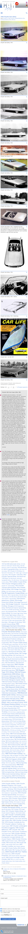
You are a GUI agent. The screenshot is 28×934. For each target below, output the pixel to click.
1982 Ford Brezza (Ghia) (13, 744)
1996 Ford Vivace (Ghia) (21, 772)
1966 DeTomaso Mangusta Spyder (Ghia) (13, 679)
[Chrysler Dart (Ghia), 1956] (14, 40)
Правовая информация (11, 927)
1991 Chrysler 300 (14, 830)
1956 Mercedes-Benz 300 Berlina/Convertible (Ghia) (14, 637)
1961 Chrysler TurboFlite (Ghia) (14, 652)
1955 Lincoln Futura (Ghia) (13, 623)
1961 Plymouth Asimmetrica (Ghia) (13, 659)
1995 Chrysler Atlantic (18, 833)
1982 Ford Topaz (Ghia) (18, 746)
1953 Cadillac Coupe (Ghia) (17, 582)
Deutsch (26, 5)
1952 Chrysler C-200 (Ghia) (15, 574)
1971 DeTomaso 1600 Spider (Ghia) (13, 706)
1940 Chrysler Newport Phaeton (13, 784)
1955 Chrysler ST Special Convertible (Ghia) (15, 803)
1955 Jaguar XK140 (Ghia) (15, 622)
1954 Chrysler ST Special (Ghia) (9, 598)
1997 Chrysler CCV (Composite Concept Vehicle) (14, 836)
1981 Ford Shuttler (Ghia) (11, 743)
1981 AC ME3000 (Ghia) (17, 737)
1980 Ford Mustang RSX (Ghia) (13, 735)
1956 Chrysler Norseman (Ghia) (14, 631)
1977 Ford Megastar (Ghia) (19, 723)
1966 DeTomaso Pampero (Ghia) (12, 682)
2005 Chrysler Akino (6, 853)
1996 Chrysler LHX (7, 835)
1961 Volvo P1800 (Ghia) (9, 661)
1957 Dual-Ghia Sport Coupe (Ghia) (10, 644)
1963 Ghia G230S (19, 666)
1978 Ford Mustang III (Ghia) (17, 728)
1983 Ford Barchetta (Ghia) (17, 748)
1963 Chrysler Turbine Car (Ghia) (13, 665)
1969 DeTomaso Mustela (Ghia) (12, 697)
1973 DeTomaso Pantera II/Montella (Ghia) (13, 714)
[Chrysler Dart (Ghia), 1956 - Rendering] (14, 314)
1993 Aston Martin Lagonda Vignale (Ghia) (12, 767)
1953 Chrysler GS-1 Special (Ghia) (9, 793)
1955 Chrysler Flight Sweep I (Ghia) (19, 613)
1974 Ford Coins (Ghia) (15, 717)
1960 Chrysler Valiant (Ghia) (14, 649)
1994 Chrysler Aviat (6, 833)
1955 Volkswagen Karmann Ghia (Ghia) (13, 625)
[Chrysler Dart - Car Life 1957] (14, 355)
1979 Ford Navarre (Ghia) (13, 732)
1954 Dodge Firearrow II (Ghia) (12, 601)
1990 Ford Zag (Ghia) (10, 763)
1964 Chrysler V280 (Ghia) (21, 818)
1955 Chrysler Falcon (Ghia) (17, 798)
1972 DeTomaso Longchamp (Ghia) (16, 712)
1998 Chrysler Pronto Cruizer (9, 841)
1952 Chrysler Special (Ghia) (14, 575)
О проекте (3, 927)
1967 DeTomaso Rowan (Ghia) (10, 689)
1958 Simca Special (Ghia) (15, 648)
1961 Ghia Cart (8, 657)
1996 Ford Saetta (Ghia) (8, 772)
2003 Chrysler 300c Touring (12, 850)
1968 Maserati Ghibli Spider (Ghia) (14, 694)
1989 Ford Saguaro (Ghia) (13, 759)
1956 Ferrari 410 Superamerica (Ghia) (14, 635)
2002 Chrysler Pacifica (11, 848)
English (26, 4)
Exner (10, 19)
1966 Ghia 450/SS (10, 685)
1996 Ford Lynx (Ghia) (21, 770)
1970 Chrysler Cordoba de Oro (14, 822)
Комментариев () (23, 387)
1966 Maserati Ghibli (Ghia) (14, 687)
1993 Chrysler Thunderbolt (19, 831)
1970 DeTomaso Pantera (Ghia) (14, 703)
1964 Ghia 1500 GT (16, 668)
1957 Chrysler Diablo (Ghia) (18, 642)
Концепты (5, 18)
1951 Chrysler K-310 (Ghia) (14, 571)
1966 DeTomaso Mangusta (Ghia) (13, 677)
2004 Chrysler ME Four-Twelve (16, 852)
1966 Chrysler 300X (7, 820)
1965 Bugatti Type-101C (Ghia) (13, 671)
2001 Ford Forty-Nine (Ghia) (16, 778)
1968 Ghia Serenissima (9, 693)
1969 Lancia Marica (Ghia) (14, 702)
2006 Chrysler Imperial (14, 855)
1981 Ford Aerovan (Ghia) (8, 739)
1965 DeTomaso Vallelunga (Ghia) (13, 675)
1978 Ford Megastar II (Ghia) (11, 726)
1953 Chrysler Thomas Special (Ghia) (13, 586)
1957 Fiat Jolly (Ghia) (13, 646)
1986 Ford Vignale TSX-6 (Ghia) (17, 755)
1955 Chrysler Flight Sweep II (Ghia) (11, 615)
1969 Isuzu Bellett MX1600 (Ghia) (13, 698)
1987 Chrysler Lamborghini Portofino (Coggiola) (14, 827)
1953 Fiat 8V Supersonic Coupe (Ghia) (13, 592)
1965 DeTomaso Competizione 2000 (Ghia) (14, 673)
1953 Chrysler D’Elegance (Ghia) (12, 584)
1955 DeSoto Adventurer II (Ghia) (18, 618)
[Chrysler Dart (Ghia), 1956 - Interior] (14, 294)
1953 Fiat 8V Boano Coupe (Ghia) (13, 591)
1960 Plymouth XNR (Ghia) (15, 651)
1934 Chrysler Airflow (8, 783)
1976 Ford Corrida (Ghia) (17, 721)
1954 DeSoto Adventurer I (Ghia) (13, 599)
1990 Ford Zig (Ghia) (21, 763)
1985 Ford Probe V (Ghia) (13, 754)
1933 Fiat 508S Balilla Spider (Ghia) (11, 564)
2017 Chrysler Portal (17, 859)
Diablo (8, 514)
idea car (13, 19)
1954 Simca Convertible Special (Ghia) (10, 609)
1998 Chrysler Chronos (19, 839)
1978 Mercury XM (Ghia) (15, 730)
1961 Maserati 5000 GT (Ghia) (20, 657)
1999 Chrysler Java (11, 842)
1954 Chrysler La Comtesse (11, 796)
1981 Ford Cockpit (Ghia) (11, 741)
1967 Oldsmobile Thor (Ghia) (15, 691)
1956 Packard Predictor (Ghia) (11, 639)
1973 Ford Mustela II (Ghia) (10, 715)
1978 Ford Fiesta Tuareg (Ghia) (9, 724)
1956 (9, 18)
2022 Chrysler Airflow (17, 861)
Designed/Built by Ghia (20, 18)
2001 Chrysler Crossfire (12, 845)
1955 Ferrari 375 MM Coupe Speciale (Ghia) (12, 620)
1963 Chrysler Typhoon (8, 818)
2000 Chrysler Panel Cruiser (12, 844)
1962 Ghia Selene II (10, 662)
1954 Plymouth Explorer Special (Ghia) (15, 608)
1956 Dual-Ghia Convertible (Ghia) (19, 633)
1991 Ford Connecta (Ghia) (9, 765)
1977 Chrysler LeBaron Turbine (12, 824)
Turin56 (2, 19)
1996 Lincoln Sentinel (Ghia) (11, 774)
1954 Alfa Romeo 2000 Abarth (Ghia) (17, 596)
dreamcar (6, 19)
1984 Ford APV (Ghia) (14, 750)
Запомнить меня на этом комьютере (11, 909)
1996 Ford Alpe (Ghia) (10, 770)
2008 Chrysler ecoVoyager (13, 857)
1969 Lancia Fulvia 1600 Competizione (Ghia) (13, 700)
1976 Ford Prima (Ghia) (7, 723)
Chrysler (12, 18)
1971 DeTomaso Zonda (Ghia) (11, 709)
